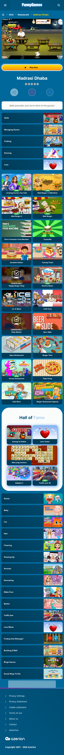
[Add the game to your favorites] (57, 24)
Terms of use (15, 713)
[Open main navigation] (5, 5)
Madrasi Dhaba (41, 14)
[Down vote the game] (32, 92)
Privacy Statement (18, 701)
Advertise (13, 730)
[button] (59, 5)
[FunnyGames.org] (3, 14)
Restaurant (23, 14)
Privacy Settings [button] (17, 695)
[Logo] (32, 5)
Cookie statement (17, 707)
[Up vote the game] (50, 92)
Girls (11, 14)
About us (13, 718)
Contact (13, 724)
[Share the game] (14, 92)
